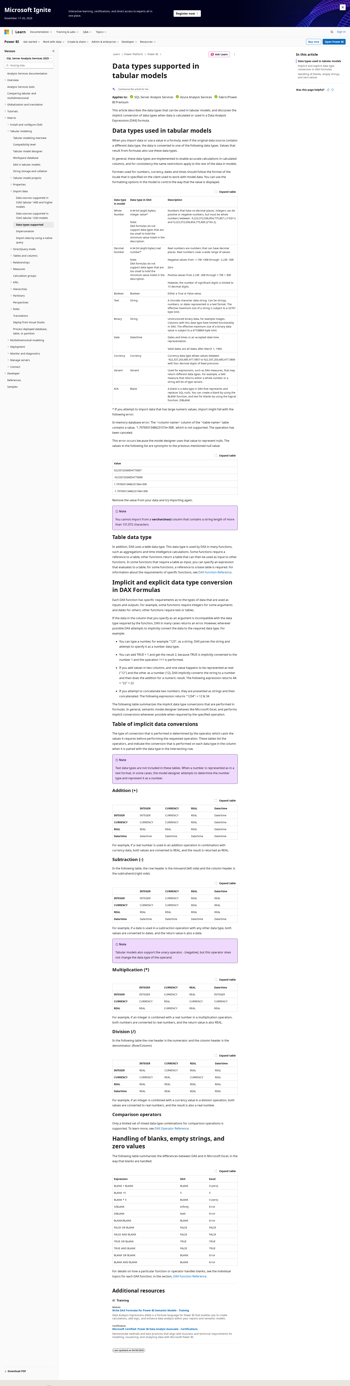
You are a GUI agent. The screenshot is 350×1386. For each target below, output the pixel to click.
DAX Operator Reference (172, 1128)
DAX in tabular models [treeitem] (26, 164)
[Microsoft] (6, 32)
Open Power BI (334, 41)
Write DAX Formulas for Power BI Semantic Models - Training (150, 1310)
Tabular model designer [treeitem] (27, 151)
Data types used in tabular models (319, 61)
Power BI (152, 54)
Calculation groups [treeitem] (24, 275)
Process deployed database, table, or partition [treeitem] (30, 331)
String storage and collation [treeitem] (30, 171)
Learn (116, 54)
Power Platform (133, 54)
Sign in (341, 31)
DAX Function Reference (215, 572)
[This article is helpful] (328, 90)
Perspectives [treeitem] (20, 302)
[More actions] (234, 54)
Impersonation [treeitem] (25, 231)
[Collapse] (53, 51)
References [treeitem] (14, 380)
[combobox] (29, 58)
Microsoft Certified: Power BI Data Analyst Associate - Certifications (155, 1329)
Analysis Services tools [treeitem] (21, 87)
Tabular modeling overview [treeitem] (29, 138)
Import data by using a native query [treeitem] (34, 240)
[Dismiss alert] (343, 7)
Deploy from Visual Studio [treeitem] (29, 322)
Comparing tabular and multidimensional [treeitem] (21, 96)
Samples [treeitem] (12, 386)
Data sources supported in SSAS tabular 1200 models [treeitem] (32, 216)
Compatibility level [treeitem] (24, 144)
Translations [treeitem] (20, 315)
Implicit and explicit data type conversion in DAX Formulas (316, 67)
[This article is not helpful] (332, 90)
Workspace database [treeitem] (25, 158)
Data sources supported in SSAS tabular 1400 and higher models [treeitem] (34, 202)
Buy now (313, 41)
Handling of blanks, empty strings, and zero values (319, 75)
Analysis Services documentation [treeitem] (27, 73)
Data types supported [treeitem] (29, 224)
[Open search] (332, 32)
